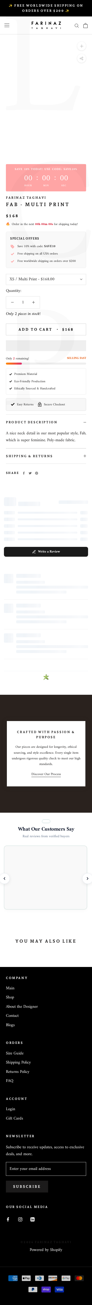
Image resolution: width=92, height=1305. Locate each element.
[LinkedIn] (32, 1219)
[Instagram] (20, 1219)
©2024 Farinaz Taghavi (46, 1242)
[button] (46, 345)
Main (10, 988)
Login (10, 1109)
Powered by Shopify (46, 1250)
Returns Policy (17, 1072)
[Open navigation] (6, 25)
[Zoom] (81, 46)
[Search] (77, 25)
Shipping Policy (18, 1063)
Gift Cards (14, 1119)
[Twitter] (30, 473)
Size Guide (15, 1053)
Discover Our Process (46, 774)
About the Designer (22, 1007)
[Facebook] (23, 473)
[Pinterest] (36, 473)
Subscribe (27, 1186)
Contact (12, 1016)
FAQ (9, 1081)
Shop (10, 997)
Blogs (10, 1025)
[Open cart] (85, 25)
